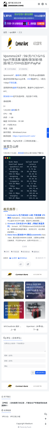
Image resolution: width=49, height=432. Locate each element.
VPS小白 (5, 416)
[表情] (33, 372)
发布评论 (41, 372)
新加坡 (6, 96)
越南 (17, 75)
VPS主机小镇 (15, 416)
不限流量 (13, 82)
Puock (29, 427)
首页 (5, 32)
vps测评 (13, 32)
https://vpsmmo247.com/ (24, 136)
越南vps (36, 252)
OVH (29, 79)
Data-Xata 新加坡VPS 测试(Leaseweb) (24, 234)
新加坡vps (26, 252)
